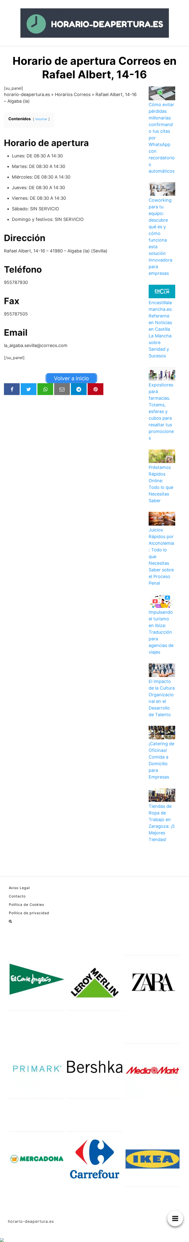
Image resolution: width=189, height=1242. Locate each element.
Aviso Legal (19, 888)
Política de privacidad (29, 913)
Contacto (17, 896)
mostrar (41, 119)
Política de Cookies (26, 904)
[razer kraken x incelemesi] (94, 1240)
